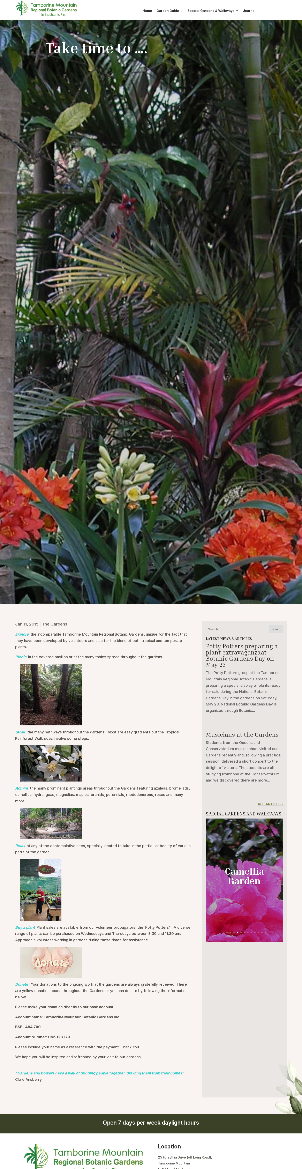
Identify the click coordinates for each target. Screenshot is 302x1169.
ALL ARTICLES (270, 804)
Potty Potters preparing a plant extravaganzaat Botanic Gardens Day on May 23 (242, 655)
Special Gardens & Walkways (211, 11)
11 (258, 932)
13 (265, 932)
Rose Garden (244, 875)
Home (147, 11)
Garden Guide (168, 11)
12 (262, 932)
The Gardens (54, 624)
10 (255, 932)
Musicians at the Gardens (242, 734)
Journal (249, 11)
